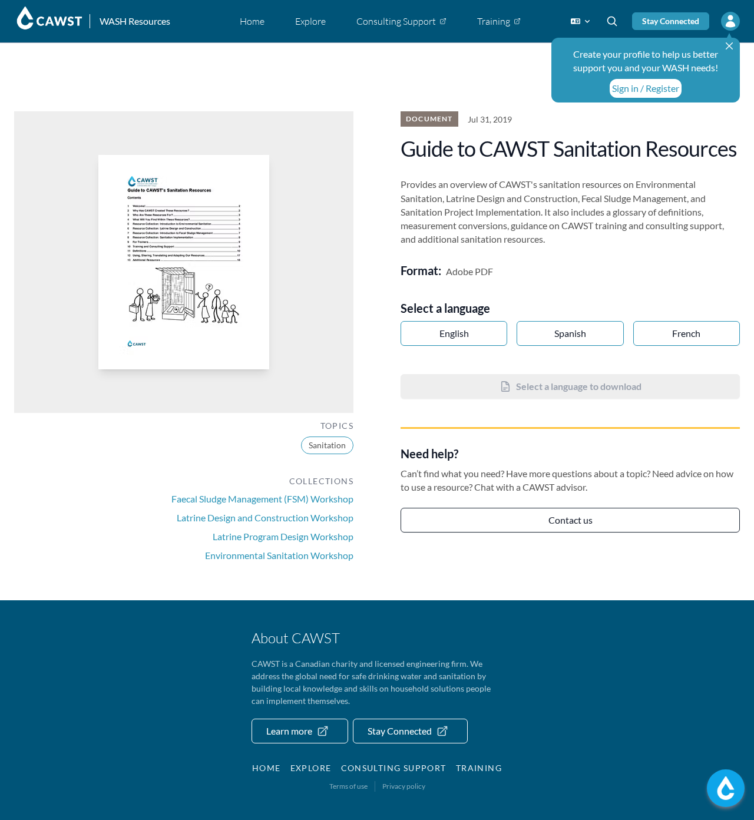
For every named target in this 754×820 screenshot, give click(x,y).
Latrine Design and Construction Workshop (265, 517)
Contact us (570, 519)
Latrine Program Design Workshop (283, 536)
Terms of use (348, 786)
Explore (311, 768)
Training (479, 768)
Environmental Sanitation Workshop (279, 555)
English (454, 333)
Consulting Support (394, 768)
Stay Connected (670, 21)
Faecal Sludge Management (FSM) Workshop (262, 498)
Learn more (289, 730)
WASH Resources (135, 21)
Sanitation (327, 445)
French (686, 333)
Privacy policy (403, 786)
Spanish (570, 333)
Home (266, 768)
